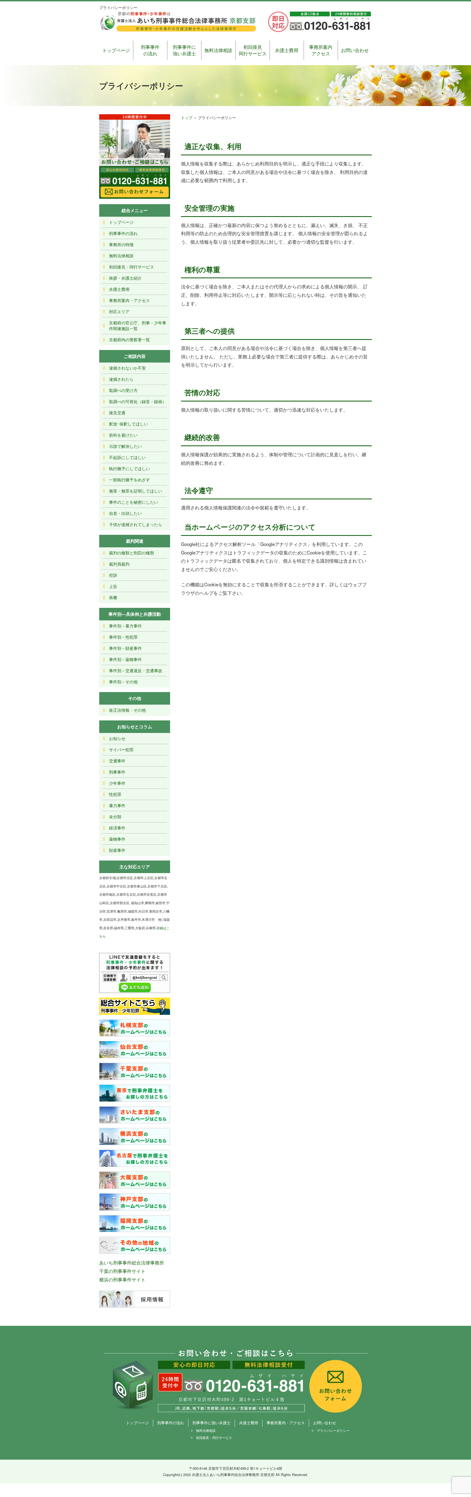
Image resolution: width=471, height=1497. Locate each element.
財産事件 (117, 850)
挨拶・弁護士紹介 (125, 278)
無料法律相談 (218, 50)
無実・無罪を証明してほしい (135, 491)
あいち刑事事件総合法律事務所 (131, 1262)
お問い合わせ (355, 50)
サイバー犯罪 (121, 749)
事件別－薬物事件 (125, 659)
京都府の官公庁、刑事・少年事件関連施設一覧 (137, 325)
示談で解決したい (125, 446)
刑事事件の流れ (150, 50)
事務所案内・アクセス (129, 300)
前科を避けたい (123, 435)
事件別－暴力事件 (125, 626)
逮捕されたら (121, 379)
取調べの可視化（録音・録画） (137, 401)
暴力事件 (117, 805)
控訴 (113, 575)
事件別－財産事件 (125, 648)
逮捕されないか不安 (127, 368)
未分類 (115, 816)
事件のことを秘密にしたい (133, 502)
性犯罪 (115, 794)
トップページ (116, 50)
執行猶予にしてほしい (129, 468)
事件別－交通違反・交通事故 (135, 670)
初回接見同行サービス (253, 50)
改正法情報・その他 (127, 710)
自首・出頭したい (125, 513)
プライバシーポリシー (333, 1430)
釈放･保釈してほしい (128, 424)
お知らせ (117, 738)
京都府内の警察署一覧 (129, 339)
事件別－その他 (123, 681)
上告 (113, 586)
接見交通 (117, 412)
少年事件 (117, 783)
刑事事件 (117, 772)
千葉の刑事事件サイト (122, 1270)
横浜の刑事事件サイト (122, 1279)
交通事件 (117, 760)
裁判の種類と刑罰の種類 (131, 553)
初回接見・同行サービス (131, 267)
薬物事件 (117, 839)
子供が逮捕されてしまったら (135, 524)
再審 (113, 597)
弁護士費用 (286, 50)
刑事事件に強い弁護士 (184, 50)
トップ (186, 117)
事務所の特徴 (121, 244)
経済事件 (117, 828)
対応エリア (119, 311)
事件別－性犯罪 (123, 637)
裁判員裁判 (119, 564)
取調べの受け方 (123, 390)
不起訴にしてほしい (127, 457)
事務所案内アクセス (320, 50)
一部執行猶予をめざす (129, 479)
